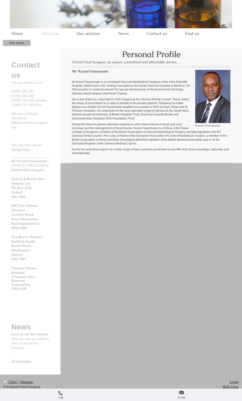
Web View (230, 386)
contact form (20, 149)
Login (233, 382)
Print (12, 382)
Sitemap (26, 382)
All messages (21, 361)
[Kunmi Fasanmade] (212, 96)
